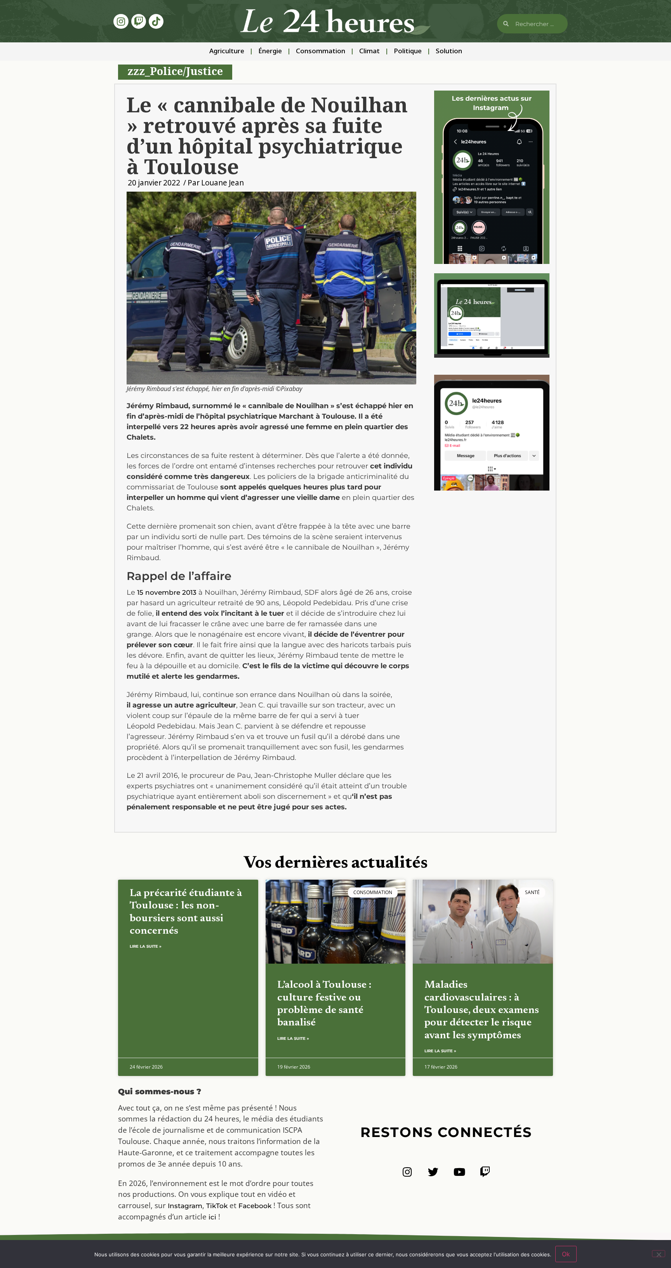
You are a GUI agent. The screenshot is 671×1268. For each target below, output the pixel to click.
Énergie (270, 51)
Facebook (254, 1206)
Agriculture (226, 51)
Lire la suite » (146, 946)
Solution (449, 51)
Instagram (185, 1206)
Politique (408, 51)
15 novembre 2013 (166, 592)
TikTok (217, 1206)
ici (212, 1217)
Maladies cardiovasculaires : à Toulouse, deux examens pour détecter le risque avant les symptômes (481, 1010)
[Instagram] (120, 21)
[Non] (658, 1253)
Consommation (320, 51)
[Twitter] (433, 1172)
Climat (369, 51)
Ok (566, 1254)
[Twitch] (138, 21)
